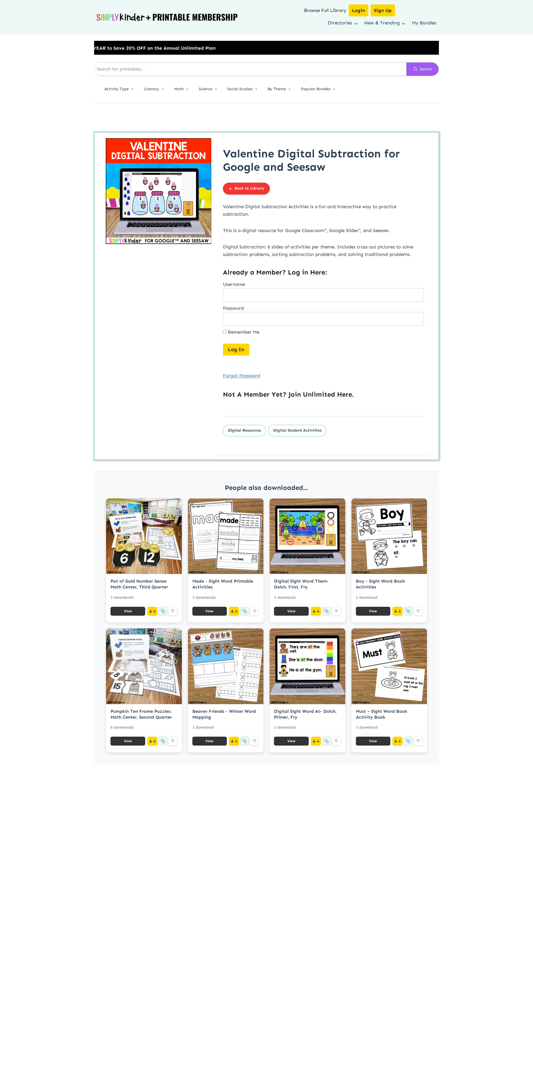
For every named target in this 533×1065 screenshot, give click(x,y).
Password (233, 308)
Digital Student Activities (297, 430)
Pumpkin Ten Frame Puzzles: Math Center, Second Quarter (141, 714)
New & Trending (382, 23)
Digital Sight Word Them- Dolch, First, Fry (301, 584)
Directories (340, 23)
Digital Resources (244, 430)
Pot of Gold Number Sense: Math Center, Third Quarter (139, 584)
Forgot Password (241, 375)
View (128, 611)
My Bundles (424, 23)
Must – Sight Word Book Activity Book (381, 714)
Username (234, 284)
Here (344, 394)
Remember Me (243, 332)
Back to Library (249, 188)
